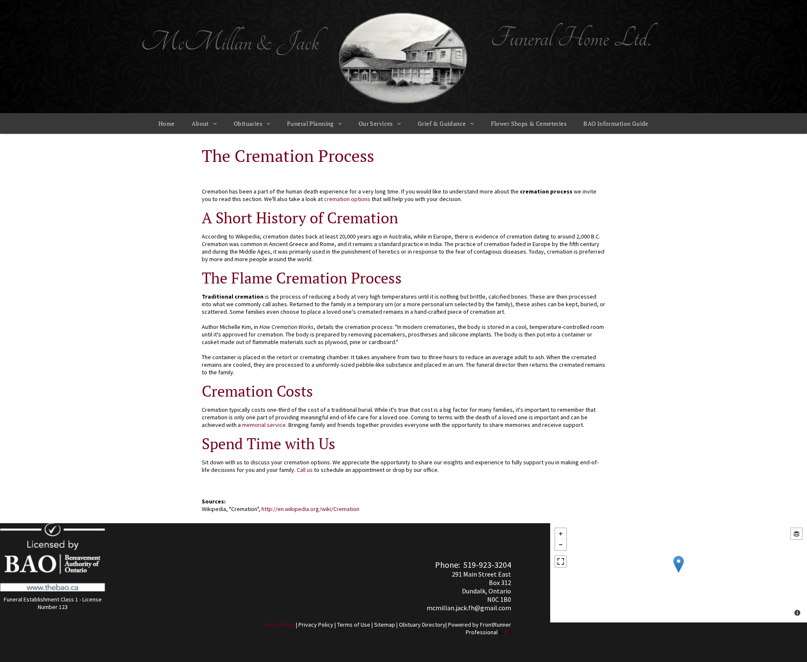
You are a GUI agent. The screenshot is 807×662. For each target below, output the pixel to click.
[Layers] (796, 533)
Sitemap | (386, 624)
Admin (270, 624)
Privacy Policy (315, 624)
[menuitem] (166, 123)
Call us (305, 470)
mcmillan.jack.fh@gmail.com (469, 608)
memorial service (264, 425)
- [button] (560, 544)
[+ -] (678, 572)
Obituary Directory (422, 624)
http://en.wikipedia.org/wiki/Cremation (310, 509)
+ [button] (560, 533)
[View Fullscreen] (560, 561)
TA (507, 632)
